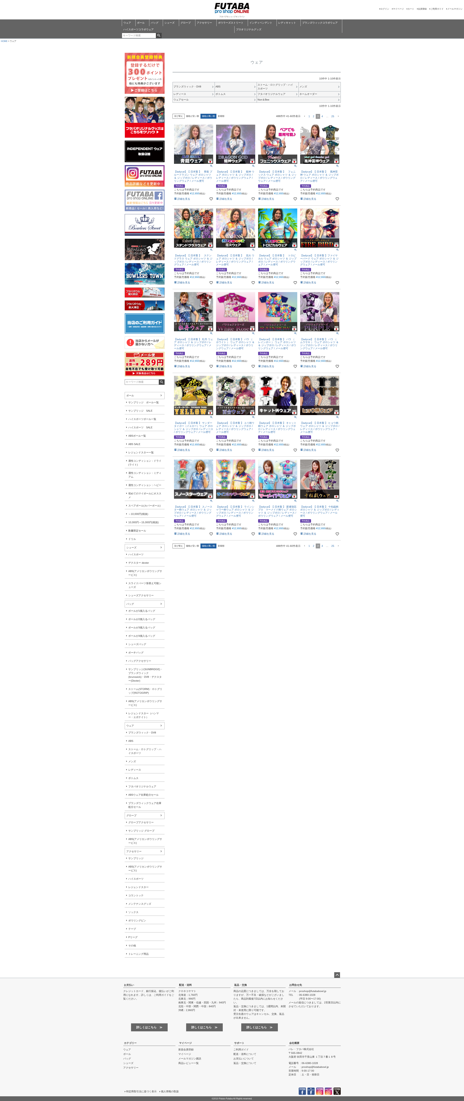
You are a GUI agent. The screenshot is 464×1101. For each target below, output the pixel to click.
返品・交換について (244, 1063)
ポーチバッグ (136, 652)
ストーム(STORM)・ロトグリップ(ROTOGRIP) (145, 691)
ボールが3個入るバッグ (141, 627)
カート (411, 9)
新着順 (221, 116)
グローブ (186, 22)
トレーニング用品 (138, 953)
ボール (141, 22)
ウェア (127, 22)
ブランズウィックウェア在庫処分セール (144, 805)
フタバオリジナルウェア (142, 786)
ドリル (132, 539)
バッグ (154, 22)
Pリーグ (133, 937)
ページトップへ (337, 975)
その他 (132, 945)
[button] (304, 116)
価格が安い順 (192, 116)
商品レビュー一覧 (188, 1063)
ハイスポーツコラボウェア (138, 29)
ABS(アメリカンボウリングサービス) (145, 573)
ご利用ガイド (437, 9)
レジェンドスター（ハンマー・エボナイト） (143, 715)
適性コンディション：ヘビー (144, 485)
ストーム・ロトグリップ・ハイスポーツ (144, 751)
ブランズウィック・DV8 (142, 732)
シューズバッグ (137, 644)
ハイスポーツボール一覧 (142, 419)
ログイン (384, 9)
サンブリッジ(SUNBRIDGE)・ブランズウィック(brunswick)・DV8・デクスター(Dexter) (145, 675)
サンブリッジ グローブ (141, 830)
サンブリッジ (136, 858)
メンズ (132, 761)
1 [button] (309, 116)
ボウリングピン (137, 920)
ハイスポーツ (136, 554)
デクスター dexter (138, 562)
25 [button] (332, 116)
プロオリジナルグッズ (248, 29)
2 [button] (313, 116)
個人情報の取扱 (170, 1091)
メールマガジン (455, 9)
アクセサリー (204, 22)
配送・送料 (185, 984)
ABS (130, 740)
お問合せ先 (295, 984)
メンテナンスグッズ (139, 903)
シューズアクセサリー (141, 595)
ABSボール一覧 (137, 435)
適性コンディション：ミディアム (144, 474)
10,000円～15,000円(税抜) (143, 522)
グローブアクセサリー (141, 822)
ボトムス (133, 778)
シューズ (169, 22)
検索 (158, 35)
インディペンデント (260, 22)
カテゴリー (130, 1042)
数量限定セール (137, 530)
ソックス (133, 912)
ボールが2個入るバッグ (141, 619)
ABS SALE (134, 444)
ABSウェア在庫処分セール (143, 794)
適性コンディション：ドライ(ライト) (144, 462)
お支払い (129, 984)
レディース (134, 769)
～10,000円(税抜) (138, 513)
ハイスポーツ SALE (140, 427)
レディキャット (287, 22)
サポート (239, 1042)
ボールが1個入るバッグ (141, 610)
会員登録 (422, 9)
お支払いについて (243, 1058)
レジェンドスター (138, 887)
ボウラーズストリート (230, 22)
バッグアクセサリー (139, 660)
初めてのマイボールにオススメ (144, 495)
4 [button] (322, 116)
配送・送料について (244, 1054)
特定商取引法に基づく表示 (141, 1091)
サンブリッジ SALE (140, 410)
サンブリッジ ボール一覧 (143, 402)
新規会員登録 (186, 1049)
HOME (4, 41)
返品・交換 (240, 984)
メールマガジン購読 (189, 1058)
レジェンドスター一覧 (141, 452)
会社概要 (294, 1042)
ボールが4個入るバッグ (141, 635)
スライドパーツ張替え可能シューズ (144, 585)
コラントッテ (136, 895)
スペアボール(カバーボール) (144, 505)
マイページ (398, 9)
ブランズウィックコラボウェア (320, 22)
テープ (132, 928)
